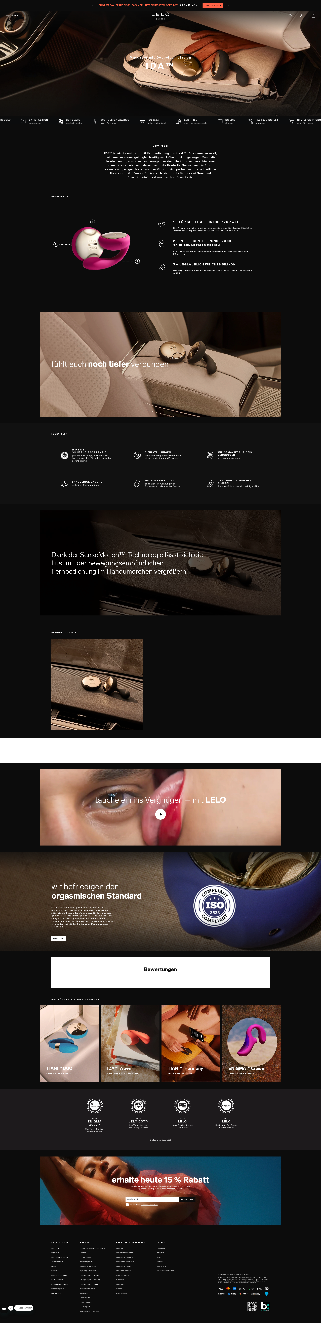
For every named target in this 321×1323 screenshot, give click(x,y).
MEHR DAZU (59, 938)
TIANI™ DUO (59, 1068)
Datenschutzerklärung (149, 1205)
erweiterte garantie (86, 1262)
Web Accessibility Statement (90, 1311)
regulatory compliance (88, 1271)
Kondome (119, 1289)
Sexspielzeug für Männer (125, 1262)
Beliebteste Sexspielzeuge (125, 1253)
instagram (160, 1253)
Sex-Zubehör (120, 1284)
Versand (83, 1253)
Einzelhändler (56, 1293)
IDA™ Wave (119, 1068)
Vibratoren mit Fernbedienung (123, 1074)
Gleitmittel (120, 1280)
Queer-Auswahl (121, 1293)
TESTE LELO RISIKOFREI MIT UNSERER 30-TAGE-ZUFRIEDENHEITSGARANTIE (160, 5)
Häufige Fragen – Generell (89, 1275)
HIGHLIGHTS (67, 132)
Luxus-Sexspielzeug (123, 1275)
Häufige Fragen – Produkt (89, 1284)
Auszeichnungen (57, 1262)
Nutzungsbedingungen (59, 1284)
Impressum (84, 1293)
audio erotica (161, 1266)
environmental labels (87, 1289)
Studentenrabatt (86, 1302)
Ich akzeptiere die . (144, 1205)
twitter (159, 1257)
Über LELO (55, 1248)
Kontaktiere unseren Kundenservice (92, 1248)
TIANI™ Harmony (185, 1068)
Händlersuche (85, 1298)
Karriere (54, 1271)
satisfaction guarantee (88, 1266)
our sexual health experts (165, 1271)
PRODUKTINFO (52, 132)
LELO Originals (85, 1307)
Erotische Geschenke (123, 1271)
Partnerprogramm (57, 1289)
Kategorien (120, 1248)
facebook (160, 1262)
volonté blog (161, 1248)
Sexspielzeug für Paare (58, 1074)
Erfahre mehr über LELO (160, 1140)
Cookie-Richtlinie (57, 1280)
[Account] (302, 16)
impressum (55, 1253)
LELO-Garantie (85, 1257)
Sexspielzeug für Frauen (241, 1074)
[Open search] (290, 16)
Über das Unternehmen (59, 1257)
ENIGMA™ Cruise (246, 1068)
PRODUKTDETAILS (84, 132)
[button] (115, 5)
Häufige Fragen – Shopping (90, 1280)
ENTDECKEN (69, 1080)
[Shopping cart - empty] (313, 16)
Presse (53, 1266)
